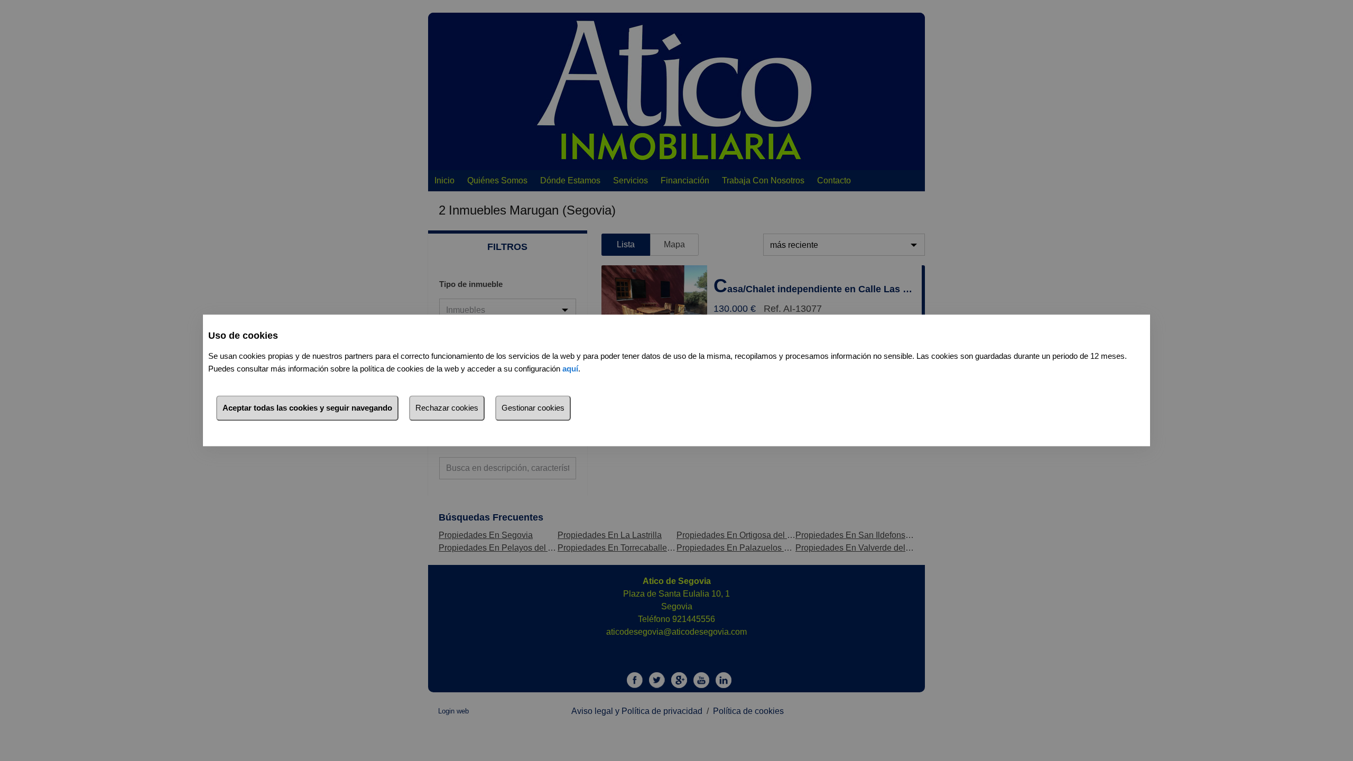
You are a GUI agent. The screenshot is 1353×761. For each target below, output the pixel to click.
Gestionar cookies (533, 408)
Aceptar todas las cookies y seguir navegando (307, 408)
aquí (570, 369)
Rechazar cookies (446, 408)
